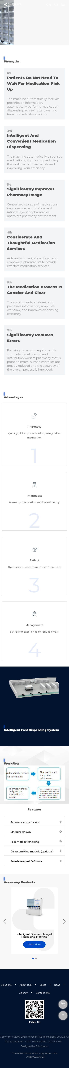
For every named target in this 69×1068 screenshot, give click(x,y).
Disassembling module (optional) (31, 851)
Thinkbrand (42, 1046)
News (57, 984)
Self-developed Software (26, 861)
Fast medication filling (24, 841)
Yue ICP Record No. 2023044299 (43, 1041)
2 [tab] (36, 958)
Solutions (6, 984)
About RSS (26, 984)
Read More (34, 944)
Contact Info (43, 992)
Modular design (20, 832)
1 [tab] (33, 958)
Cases (43, 984)
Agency (23, 992)
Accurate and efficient (25, 822)
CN (48, 4)
